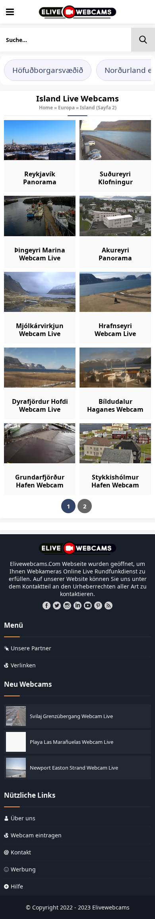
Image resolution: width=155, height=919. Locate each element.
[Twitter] (57, 605)
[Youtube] (88, 605)
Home (46, 107)
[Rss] (108, 605)
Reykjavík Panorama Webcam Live (39, 182)
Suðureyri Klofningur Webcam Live (115, 182)
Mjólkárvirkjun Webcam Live (40, 330)
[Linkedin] (77, 605)
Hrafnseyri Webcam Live (115, 330)
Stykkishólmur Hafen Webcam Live (115, 485)
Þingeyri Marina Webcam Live (39, 254)
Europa (66, 107)
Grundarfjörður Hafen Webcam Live (39, 485)
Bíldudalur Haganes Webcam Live (115, 409)
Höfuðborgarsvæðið (47, 70)
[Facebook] (46, 605)
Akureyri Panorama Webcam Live (115, 258)
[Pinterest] (98, 605)
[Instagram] (67, 605)
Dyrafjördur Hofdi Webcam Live (40, 405)
